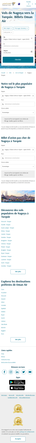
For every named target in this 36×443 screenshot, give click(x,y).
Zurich (3, 318)
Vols (10, 73)
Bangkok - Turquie (6, 250)
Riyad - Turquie (5, 253)
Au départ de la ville (12, 397)
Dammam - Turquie (6, 256)
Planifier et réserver (30, 4)
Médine (3, 312)
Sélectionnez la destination (11, 46)
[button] (21, 28)
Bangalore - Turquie (6, 240)
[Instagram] (10, 372)
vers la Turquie (19, 73)
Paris (2, 334)
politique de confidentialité (27, 432)
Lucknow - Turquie (6, 259)
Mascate (3, 296)
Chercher (18, 60)
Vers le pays (4, 395)
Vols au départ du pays (24, 397)
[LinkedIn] (17, 372)
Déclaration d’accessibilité (8, 362)
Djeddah (3, 308)
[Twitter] (23, 372)
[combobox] (18, 96)
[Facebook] (4, 372)
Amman (3, 321)
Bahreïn (3, 327)
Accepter (18, 439)
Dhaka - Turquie (5, 231)
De (4, 37)
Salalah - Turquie (5, 234)
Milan (2, 302)
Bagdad (3, 331)
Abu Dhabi (4, 324)
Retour (3, 357)
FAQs (2, 354)
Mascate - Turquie (6, 221)
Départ (6, 50)
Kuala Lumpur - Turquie (7, 228)
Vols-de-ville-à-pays (30, 395)
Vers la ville (11, 395)
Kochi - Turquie (5, 263)
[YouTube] (30, 372)
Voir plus (18, 271)
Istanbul (3, 305)
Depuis (3, 91)
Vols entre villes (20, 395)
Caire (2, 289)
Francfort (3, 292)
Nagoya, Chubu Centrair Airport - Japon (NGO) (16, 39)
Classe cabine (5, 108)
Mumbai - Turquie (6, 237)
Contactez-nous (5, 359)
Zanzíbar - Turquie (6, 266)
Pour (2, 100)
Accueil (3, 73)
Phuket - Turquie (5, 247)
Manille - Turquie (5, 225)
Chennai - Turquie (6, 244)
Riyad (2, 315)
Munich (3, 299)
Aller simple (7, 28)
